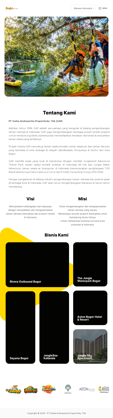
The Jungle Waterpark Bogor (88, 280)
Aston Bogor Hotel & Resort (89, 318)
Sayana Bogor (19, 358)
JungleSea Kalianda (51, 357)
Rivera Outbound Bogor (25, 281)
